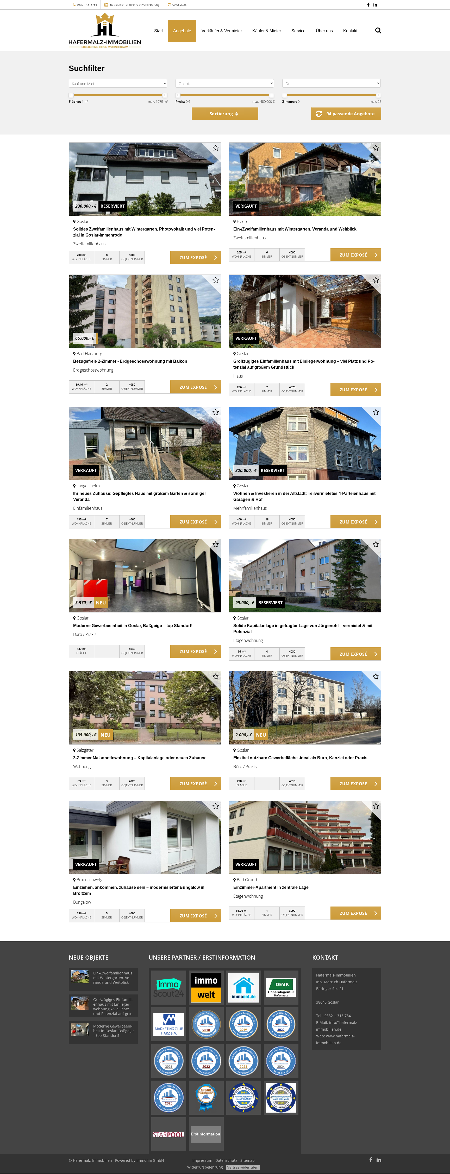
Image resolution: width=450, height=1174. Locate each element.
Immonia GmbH (150, 1160)
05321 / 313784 (87, 5)
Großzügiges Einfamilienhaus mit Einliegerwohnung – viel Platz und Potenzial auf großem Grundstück (113, 1009)
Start (158, 31)
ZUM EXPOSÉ (193, 257)
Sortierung (222, 114)
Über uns (324, 31)
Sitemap (247, 1160)
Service (298, 31)
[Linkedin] (375, 5)
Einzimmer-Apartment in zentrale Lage (271, 887)
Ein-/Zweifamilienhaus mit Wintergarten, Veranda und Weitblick (295, 229)
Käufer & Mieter (266, 31)
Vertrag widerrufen (242, 1167)
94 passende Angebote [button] (351, 114)
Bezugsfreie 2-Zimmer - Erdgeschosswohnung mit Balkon (130, 361)
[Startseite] (105, 30)
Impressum (202, 1160)
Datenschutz (226, 1160)
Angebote (182, 31)
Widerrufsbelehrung (205, 1167)
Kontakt (350, 31)
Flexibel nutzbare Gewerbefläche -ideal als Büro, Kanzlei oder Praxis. (300, 758)
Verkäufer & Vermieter (222, 31)
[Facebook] (368, 5)
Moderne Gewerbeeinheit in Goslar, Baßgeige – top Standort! (132, 625)
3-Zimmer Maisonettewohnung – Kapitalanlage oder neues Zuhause (140, 758)
